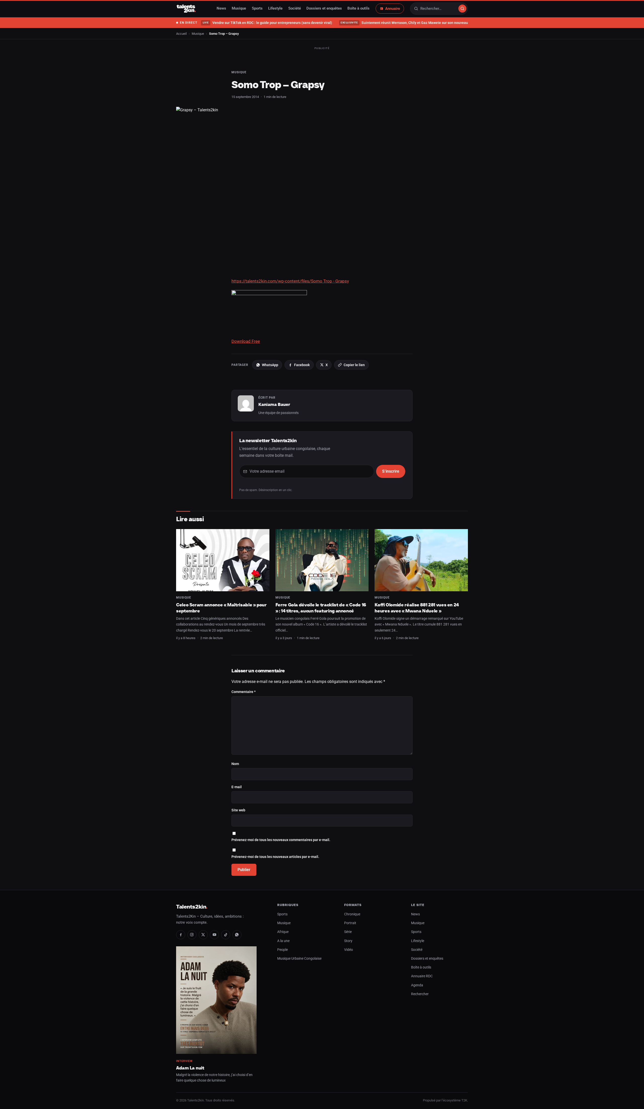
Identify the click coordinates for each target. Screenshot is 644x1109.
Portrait (350, 923)
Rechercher (420, 994)
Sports (257, 8)
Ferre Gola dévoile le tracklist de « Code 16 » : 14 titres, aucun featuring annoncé (320, 608)
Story (348, 941)
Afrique (283, 932)
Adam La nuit (190, 1068)
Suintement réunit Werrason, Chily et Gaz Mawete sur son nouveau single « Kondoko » (419, 23)
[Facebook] (180, 934)
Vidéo (348, 950)
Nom (235, 764)
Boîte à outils (358, 8)
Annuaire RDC (422, 976)
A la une (283, 941)
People (282, 950)
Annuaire (392, 8)
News (221, 8)
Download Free (245, 341)
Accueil (181, 34)
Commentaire (243, 692)
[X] (203, 934)
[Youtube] (214, 934)
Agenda (417, 985)
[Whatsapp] (237, 934)
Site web (238, 810)
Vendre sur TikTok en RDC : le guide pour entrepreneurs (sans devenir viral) (267, 23)
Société (294, 8)
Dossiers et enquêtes (324, 8)
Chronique (352, 914)
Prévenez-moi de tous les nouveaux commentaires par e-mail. (280, 840)
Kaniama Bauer (274, 404)
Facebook (302, 365)
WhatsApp (270, 365)
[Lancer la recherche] (462, 9)
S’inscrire (390, 471)
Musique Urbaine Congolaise (299, 958)
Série (348, 932)
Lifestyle (275, 8)
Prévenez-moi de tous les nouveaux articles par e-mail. (275, 857)
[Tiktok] (225, 934)
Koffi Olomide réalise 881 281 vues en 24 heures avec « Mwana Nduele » (417, 608)
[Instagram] (191, 934)
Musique (239, 8)
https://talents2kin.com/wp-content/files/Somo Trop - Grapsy (290, 281)
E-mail (236, 787)
